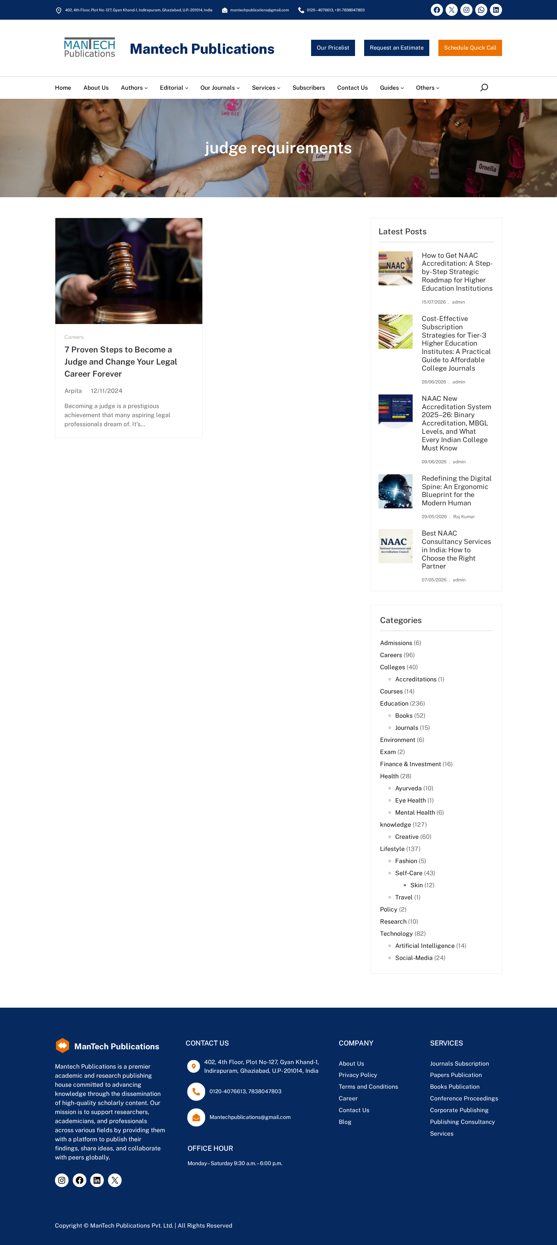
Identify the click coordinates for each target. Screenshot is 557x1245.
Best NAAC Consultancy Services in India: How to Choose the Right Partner (456, 549)
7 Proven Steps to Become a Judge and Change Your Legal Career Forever (120, 362)
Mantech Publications (202, 49)
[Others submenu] (438, 87)
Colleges (392, 667)
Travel (404, 897)
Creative (407, 836)
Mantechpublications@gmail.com (250, 1117)
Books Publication (455, 1086)
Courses (391, 691)
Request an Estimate (397, 47)
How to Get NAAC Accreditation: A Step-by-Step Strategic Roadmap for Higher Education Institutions (457, 271)
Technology (396, 933)
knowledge (395, 824)
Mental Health (415, 812)
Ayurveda (408, 788)
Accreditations (416, 679)
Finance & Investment (410, 764)
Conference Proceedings (464, 1098)
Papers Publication (456, 1074)
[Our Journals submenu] (238, 87)
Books (404, 715)
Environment (397, 739)
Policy (388, 909)
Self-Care (408, 873)
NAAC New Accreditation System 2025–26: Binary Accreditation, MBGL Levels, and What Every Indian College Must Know (456, 423)
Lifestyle (392, 848)
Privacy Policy (358, 1074)
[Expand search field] (485, 87)
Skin (416, 885)
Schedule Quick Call (470, 47)
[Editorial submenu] (186, 87)
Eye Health (410, 800)
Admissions (396, 643)
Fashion (406, 861)
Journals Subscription (459, 1063)
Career (348, 1098)
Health (389, 776)
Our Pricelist (333, 47)
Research (393, 921)
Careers (74, 337)
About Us (351, 1063)
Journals (406, 727)
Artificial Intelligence (425, 945)
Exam (388, 752)
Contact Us (354, 1109)
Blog (345, 1121)
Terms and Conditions (368, 1086)
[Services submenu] (278, 87)
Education (394, 703)
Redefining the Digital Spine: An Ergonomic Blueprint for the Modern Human (457, 490)
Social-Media (414, 957)
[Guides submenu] (402, 87)
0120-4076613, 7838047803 (246, 1091)
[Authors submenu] (146, 87)
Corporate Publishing (459, 1109)
